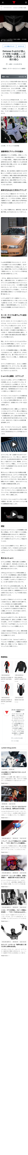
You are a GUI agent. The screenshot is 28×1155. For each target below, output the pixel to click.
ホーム (1, 8)
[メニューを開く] (2, 2)
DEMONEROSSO (8, 7)
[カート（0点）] (26, 2)
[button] (14, 77)
